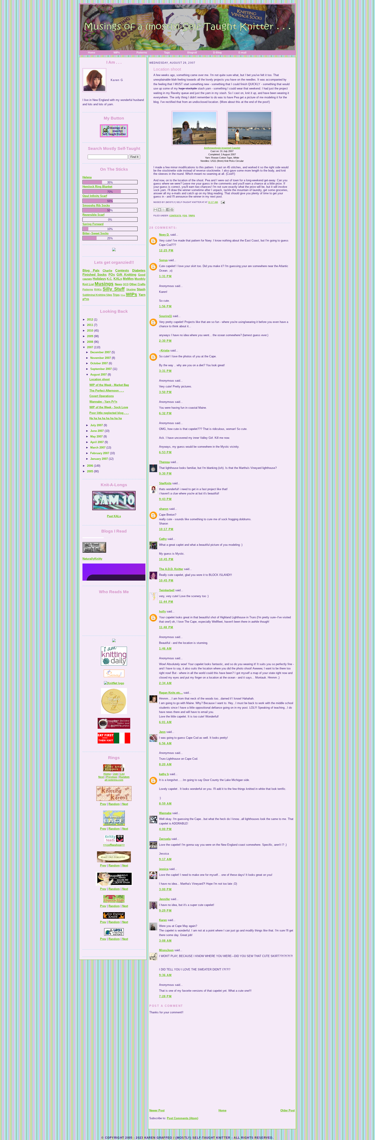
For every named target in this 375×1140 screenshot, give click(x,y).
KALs (117, 278)
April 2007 (97, 442)
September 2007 (101, 369)
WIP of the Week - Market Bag (109, 385)
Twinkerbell (166, 590)
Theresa (164, 462)
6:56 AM (165, 743)
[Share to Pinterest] (172, 209)
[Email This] (155, 209)
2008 (90, 341)
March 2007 (98, 447)
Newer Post (156, 1110)
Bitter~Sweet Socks (95, 233)
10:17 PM (166, 529)
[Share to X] (163, 209)
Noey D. (164, 234)
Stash (141, 289)
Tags (167, 52)
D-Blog (217, 52)
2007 (90, 347)
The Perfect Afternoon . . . (106, 390)
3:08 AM (165, 940)
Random (124, 777)
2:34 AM (165, 683)
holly (162, 611)
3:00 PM (165, 889)
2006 (90, 465)
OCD (126, 284)
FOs (185, 215)
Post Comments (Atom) (182, 1118)
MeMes (128, 278)
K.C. (109, 278)
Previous (111, 777)
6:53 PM (165, 452)
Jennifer (164, 899)
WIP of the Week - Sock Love (108, 407)
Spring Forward (93, 224)
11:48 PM (166, 627)
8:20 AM (165, 764)
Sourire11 (165, 316)
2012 (90, 319)
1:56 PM (165, 306)
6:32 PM (165, 413)
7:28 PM (165, 996)
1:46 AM (165, 648)
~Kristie (164, 350)
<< (105, 845)
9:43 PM (165, 499)
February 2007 (100, 453)
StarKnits (165, 483)
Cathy (163, 539)
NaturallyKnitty (92, 542)
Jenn (162, 732)
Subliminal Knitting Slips (97, 295)
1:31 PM (165, 276)
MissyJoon (166, 950)
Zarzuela (165, 838)
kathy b (164, 774)
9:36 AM (165, 975)
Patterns (142, 52)
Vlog (122, 295)
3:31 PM (165, 370)
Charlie (107, 270)
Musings (104, 283)
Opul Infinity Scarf (94, 196)
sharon (163, 508)
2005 (90, 471)
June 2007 (97, 430)
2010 (90, 330)
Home (91, 52)
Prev (103, 804)
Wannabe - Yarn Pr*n (103, 401)
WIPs (116, 52)
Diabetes (138, 270)
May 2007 (97, 436)
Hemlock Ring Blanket (97, 186)
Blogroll (192, 52)
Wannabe (165, 813)
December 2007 (101, 352)
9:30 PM (165, 473)
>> (123, 845)
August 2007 (99, 374)
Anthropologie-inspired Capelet (222, 148)
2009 (90, 336)
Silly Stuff (113, 288)
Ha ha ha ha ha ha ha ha (105, 418)
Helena (87, 177)
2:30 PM (165, 340)
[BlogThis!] (159, 209)
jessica (163, 869)
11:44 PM (166, 601)
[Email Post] (222, 202)
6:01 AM (165, 722)
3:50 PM (165, 392)
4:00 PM (165, 829)
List (122, 774)
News (118, 284)
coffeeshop (114, 845)
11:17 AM (213, 202)
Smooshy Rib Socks (96, 205)
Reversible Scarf (93, 214)
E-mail (242, 52)
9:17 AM (165, 859)
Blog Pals (90, 270)
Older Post (287, 1110)
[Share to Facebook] (168, 209)
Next (101, 777)
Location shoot (167, 69)
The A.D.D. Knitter (171, 569)
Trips (191, 215)
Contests (175, 215)
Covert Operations (101, 396)
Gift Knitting (126, 274)
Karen (163, 920)
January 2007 (99, 458)
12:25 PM (166, 250)
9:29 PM (165, 910)
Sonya (163, 260)
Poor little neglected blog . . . (109, 413)
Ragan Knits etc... (171, 692)
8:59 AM (165, 803)
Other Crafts (137, 284)
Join (115, 774)
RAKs (98, 289)
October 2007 (99, 363)
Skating (131, 289)
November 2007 (101, 357)
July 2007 (97, 425)
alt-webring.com (114, 780)
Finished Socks (94, 274)
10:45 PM (166, 559)
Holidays (99, 278)
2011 (90, 325)
